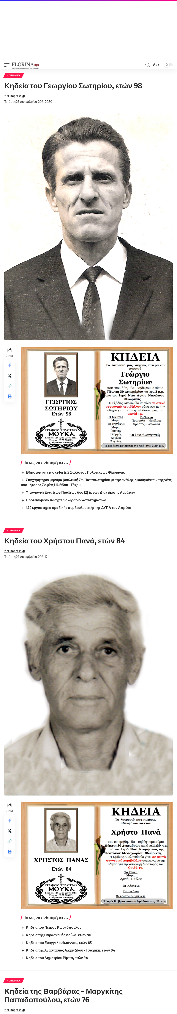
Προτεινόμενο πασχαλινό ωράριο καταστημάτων (66, 500)
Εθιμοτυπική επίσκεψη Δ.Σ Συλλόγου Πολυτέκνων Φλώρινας (75, 472)
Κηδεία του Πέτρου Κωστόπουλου (53, 927)
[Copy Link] (9, 386)
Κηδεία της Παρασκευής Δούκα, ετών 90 (58, 935)
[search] (147, 65)
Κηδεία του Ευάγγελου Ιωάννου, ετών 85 (59, 943)
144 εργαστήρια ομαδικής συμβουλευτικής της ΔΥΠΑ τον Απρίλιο (78, 507)
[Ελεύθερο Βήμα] (25, 64)
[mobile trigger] (8, 64)
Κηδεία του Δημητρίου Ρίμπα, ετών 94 (57, 958)
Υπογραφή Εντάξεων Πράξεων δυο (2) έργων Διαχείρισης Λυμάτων (80, 492)
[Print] (9, 396)
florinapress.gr (14, 96)
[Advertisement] (88, 30)
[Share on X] (9, 376)
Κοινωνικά (14, 75)
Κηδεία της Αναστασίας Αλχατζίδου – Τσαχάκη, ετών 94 (70, 950)
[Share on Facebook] (9, 365)
